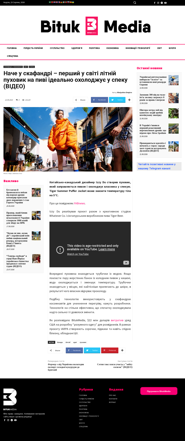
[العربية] (50, 2)
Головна (83, 395)
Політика (83, 409)
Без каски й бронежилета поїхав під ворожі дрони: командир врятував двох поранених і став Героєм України (17, 196)
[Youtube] (165, 2)
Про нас (112, 395)
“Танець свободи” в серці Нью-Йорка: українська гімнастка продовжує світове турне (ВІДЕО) (17, 261)
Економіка (84, 413)
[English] (57, 2)
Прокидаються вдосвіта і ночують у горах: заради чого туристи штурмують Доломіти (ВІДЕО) (153, 147)
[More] (129, 100)
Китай (67, 342)
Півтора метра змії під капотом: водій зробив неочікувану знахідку (151, 112)
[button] (134, 2)
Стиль (31, 67)
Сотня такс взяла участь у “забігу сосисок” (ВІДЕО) (114, 366)
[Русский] (68, 2)
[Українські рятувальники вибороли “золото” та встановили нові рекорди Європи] (174, 80)
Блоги (82, 423)
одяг (75, 342)
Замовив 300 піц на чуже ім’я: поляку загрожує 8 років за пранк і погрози (152, 97)
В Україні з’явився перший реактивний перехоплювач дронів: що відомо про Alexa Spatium (153, 129)
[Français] (59, 2)
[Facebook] (154, 2)
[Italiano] (64, 2)
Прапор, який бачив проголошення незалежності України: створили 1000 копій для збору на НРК (18, 218)
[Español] (71, 2)
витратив (116, 320)
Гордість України (86, 399)
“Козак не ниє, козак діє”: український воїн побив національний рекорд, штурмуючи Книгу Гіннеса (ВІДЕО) (17, 239)
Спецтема (83, 427)
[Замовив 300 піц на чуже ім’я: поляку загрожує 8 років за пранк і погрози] (174, 98)
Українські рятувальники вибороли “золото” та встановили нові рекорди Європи (153, 81)
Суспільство (85, 402)
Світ (25, 67)
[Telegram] (162, 2)
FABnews (79, 203)
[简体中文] (52, 2)
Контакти (113, 399)
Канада (60, 342)
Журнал (112, 402)
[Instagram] (158, 2)
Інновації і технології (13, 67)
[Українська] (73, 2)
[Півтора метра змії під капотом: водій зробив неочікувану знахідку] (174, 113)
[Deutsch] (61, 2)
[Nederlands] (54, 2)
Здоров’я (83, 406)
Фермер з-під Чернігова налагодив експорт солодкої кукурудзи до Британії (66, 367)
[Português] (66, 2)
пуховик (83, 342)
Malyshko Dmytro (124, 92)
